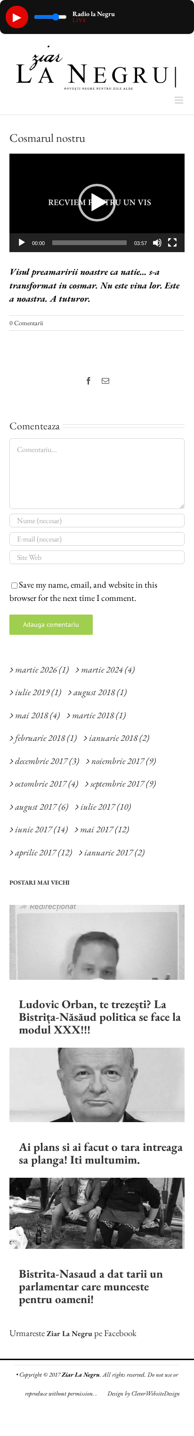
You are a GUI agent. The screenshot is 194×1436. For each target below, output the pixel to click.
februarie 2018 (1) (46, 738)
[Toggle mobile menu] (180, 100)
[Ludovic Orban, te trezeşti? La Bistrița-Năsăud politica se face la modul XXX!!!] (97, 942)
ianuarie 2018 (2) (119, 738)
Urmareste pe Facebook (73, 1333)
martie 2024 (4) (108, 669)
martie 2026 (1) (42, 669)
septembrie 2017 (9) (123, 783)
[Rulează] (21, 242)
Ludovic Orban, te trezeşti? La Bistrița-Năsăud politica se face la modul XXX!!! (100, 1016)
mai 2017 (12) (104, 829)
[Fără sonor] (157, 242)
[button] (97, 203)
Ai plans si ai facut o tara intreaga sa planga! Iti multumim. (101, 1153)
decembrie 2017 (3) (47, 761)
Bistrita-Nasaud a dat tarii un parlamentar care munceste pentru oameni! (91, 1286)
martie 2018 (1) (99, 715)
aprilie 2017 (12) (43, 852)
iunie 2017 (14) (41, 829)
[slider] (89, 242)
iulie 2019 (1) (38, 692)
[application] (97, 203)
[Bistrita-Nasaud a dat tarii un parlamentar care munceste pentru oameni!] (97, 1213)
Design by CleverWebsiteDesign (143, 1393)
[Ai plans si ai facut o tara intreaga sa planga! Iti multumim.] (97, 1085)
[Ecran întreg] (172, 242)
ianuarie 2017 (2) (114, 852)
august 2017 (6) (41, 806)
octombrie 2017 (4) (46, 783)
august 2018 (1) (100, 692)
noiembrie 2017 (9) (123, 761)
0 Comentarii (26, 323)
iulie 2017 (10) (106, 806)
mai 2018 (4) (37, 715)
